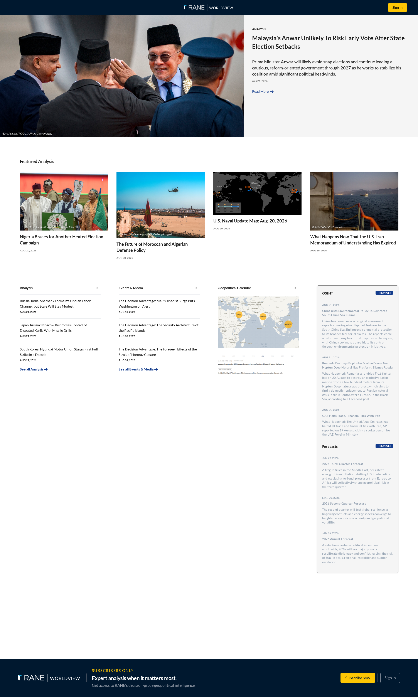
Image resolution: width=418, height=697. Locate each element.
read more (263, 91)
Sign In (398, 7)
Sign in (390, 677)
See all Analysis (31, 369)
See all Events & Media (136, 369)
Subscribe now (357, 677)
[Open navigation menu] (21, 7)
